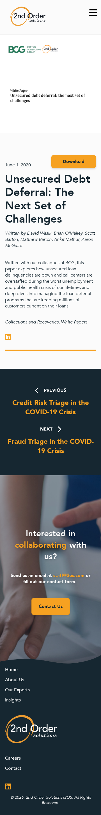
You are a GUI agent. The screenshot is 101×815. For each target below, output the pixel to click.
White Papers (74, 322)
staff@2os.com (68, 575)
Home (11, 670)
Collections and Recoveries (32, 322)
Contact (13, 768)
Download (73, 162)
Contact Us (51, 606)
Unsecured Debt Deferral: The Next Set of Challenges (47, 199)
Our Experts (17, 690)
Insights (13, 700)
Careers (13, 758)
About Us (14, 680)
